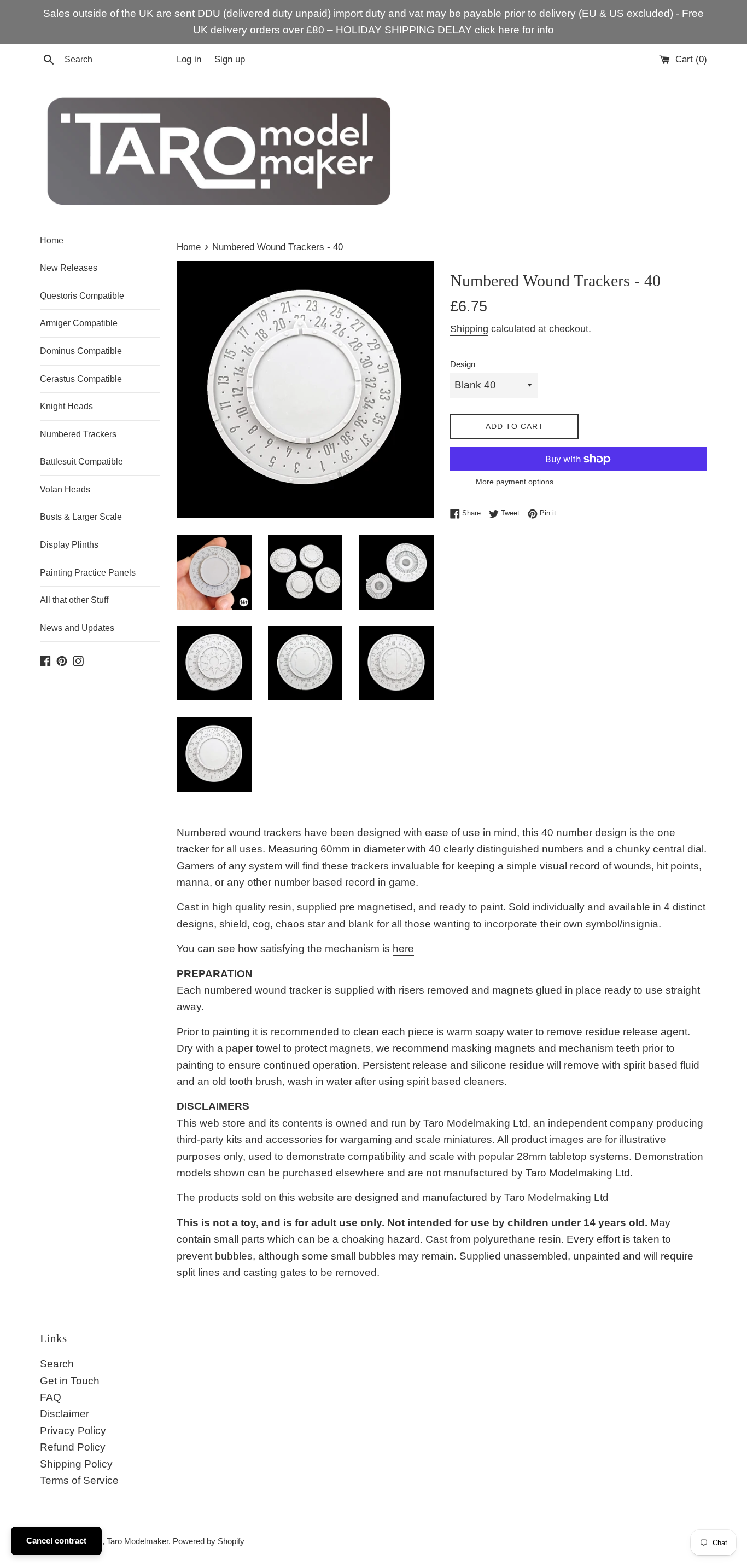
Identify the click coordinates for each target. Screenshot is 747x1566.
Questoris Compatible (82, 295)
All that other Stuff (74, 600)
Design (462, 364)
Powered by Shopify (208, 1541)
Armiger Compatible (79, 323)
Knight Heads (66, 406)
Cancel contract (56, 1540)
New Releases (68, 267)
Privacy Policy (73, 1430)
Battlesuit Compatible (81, 461)
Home (51, 240)
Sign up (229, 59)
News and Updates (77, 628)
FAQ (50, 1397)
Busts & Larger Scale (81, 516)
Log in (189, 59)
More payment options (514, 481)
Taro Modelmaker (137, 1541)
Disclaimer (64, 1413)
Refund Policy (73, 1447)
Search (57, 1364)
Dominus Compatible (81, 351)
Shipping (469, 328)
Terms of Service (79, 1480)
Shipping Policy (76, 1464)
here (403, 948)
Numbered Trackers (78, 434)
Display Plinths (69, 544)
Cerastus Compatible (81, 379)
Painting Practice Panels (88, 572)
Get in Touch (70, 1381)
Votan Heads (65, 489)
